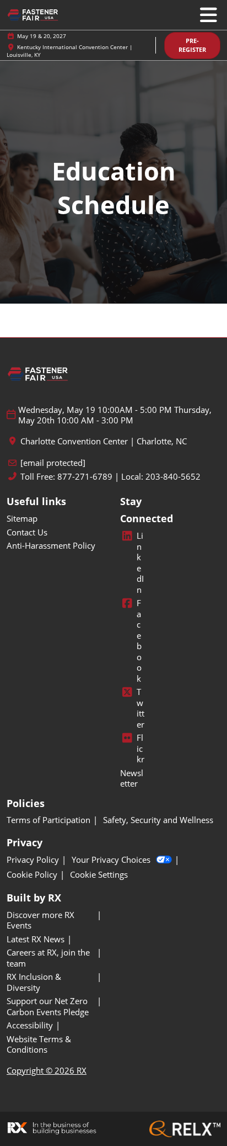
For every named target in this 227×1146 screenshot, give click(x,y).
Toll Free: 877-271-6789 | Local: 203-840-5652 (110, 476)
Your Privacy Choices (111, 860)
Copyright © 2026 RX (47, 1070)
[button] (192, 45)
